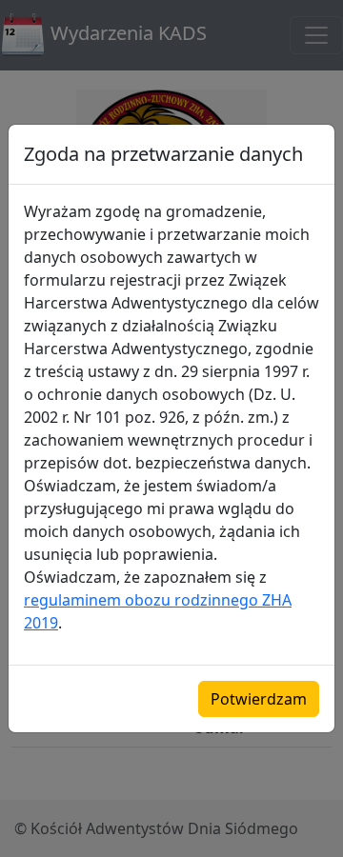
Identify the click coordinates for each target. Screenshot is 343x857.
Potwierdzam (259, 698)
